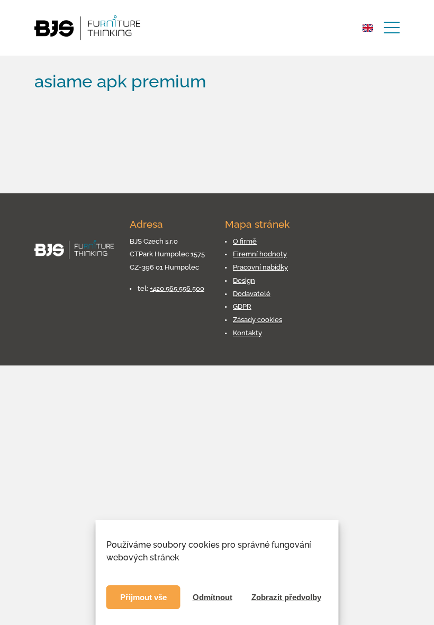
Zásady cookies (257, 320)
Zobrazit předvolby (286, 597)
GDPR (242, 306)
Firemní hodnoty (260, 254)
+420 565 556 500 (177, 288)
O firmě (245, 241)
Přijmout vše (143, 597)
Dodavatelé (251, 294)
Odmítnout (212, 597)
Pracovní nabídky (260, 267)
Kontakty (247, 333)
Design (244, 280)
